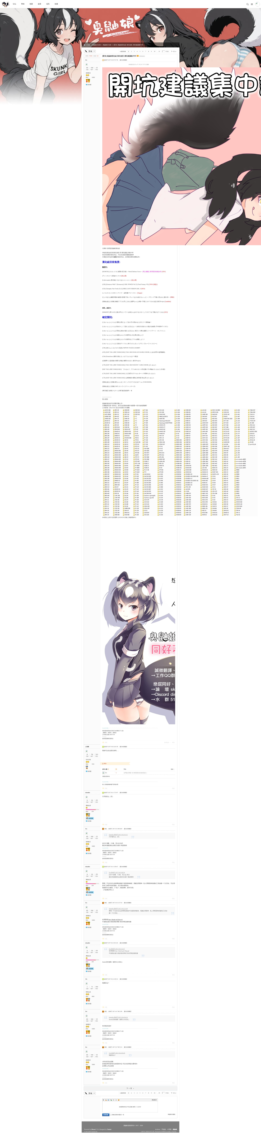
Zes (86, 60)
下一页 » (130, 1088)
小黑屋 (169, 1129)
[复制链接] (142, 56)
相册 (31, 4)
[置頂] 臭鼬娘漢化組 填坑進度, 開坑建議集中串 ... (129, 45)
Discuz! (93, 1129)
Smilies (119, 1100)
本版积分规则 (171, 1114)
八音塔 (87, 746)
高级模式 (154, 1100)
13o (86, 979)
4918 (97, 987)
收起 (172, 769)
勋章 (39, 4)
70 (92, 987)
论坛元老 (88, 759)
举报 (173, 742)
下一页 (173, 51)
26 (87, 754)
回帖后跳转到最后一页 (118, 1114)
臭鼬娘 (84, 44)
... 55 (158, 51)
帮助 (22, 4)
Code (116, 1100)
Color (106, 1100)
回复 (106, 742)
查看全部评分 (106, 776)
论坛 (14, 4)
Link (111, 1100)
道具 (48, 4)
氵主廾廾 (138, 1107)
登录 (134, 1107)
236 (92, 800)
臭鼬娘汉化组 (96, 45)
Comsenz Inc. (94, 1131)
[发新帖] (90, 51)
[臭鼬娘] (6, 7)
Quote (114, 1100)
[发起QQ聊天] (90, 819)
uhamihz (87, 792)
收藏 (56, 4)
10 (154, 51)
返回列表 (123, 51)
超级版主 (88, 73)
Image (108, 1100)
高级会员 (88, 805)
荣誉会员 (88, 992)
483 (87, 67)
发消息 (89, 84)
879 (97, 800)
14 (87, 800)
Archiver (157, 1129)
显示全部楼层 (123, 60)
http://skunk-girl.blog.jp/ (115, 919)
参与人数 (105, 769)
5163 (97, 754)
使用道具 (166, 742)
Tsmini (109, 1129)
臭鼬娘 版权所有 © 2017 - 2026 (133, 1125)
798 (92, 754)
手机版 (163, 1129)
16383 (93, 77)
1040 (92, 67)
